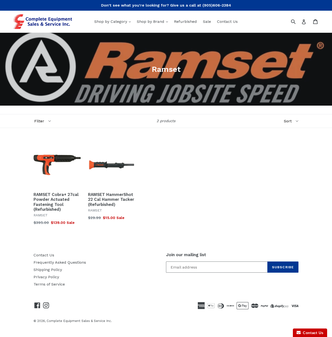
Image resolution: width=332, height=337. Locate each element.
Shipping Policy (48, 269)
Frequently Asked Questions (60, 262)
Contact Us (227, 21)
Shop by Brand (151, 21)
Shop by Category (111, 21)
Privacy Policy (46, 277)
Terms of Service (49, 284)
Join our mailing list (186, 254)
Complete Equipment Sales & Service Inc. (79, 321)
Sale (207, 21)
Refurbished (185, 21)
